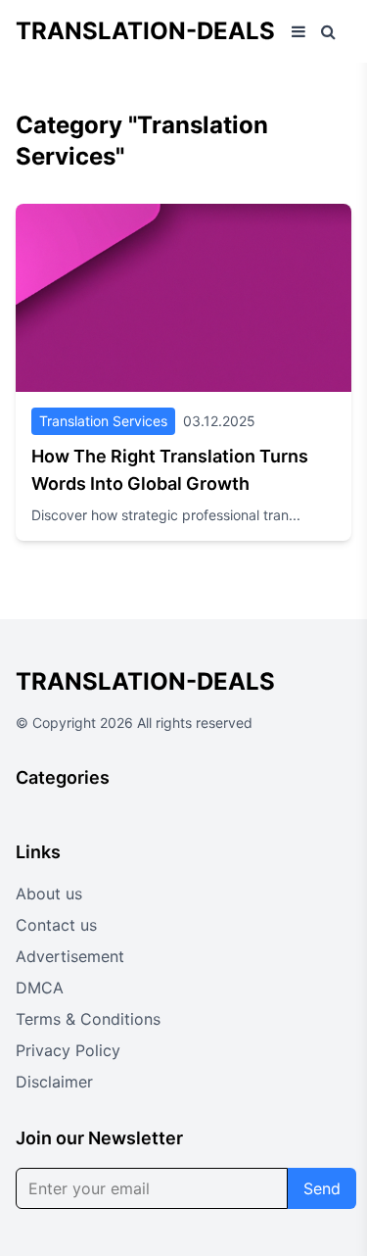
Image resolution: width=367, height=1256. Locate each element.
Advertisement (70, 956)
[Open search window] (328, 31)
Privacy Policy (68, 1050)
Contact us (56, 925)
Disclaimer (54, 1081)
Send (322, 1188)
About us (49, 893)
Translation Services (103, 420)
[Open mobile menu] (298, 31)
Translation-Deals (145, 31)
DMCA (40, 987)
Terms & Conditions (88, 1019)
